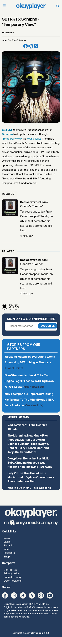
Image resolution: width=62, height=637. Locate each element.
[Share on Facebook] (25, 46)
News (7, 538)
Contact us (10, 570)
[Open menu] (4, 6)
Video (7, 549)
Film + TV (9, 545)
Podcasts (9, 553)
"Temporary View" (12, 138)
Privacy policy (11, 573)
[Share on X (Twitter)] (30, 46)
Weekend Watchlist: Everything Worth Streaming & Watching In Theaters (29, 362)
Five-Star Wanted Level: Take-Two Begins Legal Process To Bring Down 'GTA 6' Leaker (29, 381)
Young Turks (34, 138)
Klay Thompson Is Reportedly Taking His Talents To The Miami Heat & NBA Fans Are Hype (29, 400)
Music (7, 542)
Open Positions (13, 580)
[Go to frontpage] (31, 6)
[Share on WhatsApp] (36, 46)
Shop (7, 556)
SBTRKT (7, 130)
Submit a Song (12, 577)
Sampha (7, 134)
